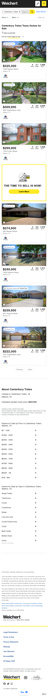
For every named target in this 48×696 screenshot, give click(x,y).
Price (4, 17)
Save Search (41, 12)
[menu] (44, 3)
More (14, 17)
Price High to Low (13, 37)
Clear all (41, 17)
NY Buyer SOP (9, 661)
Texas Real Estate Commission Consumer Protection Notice (22, 603)
